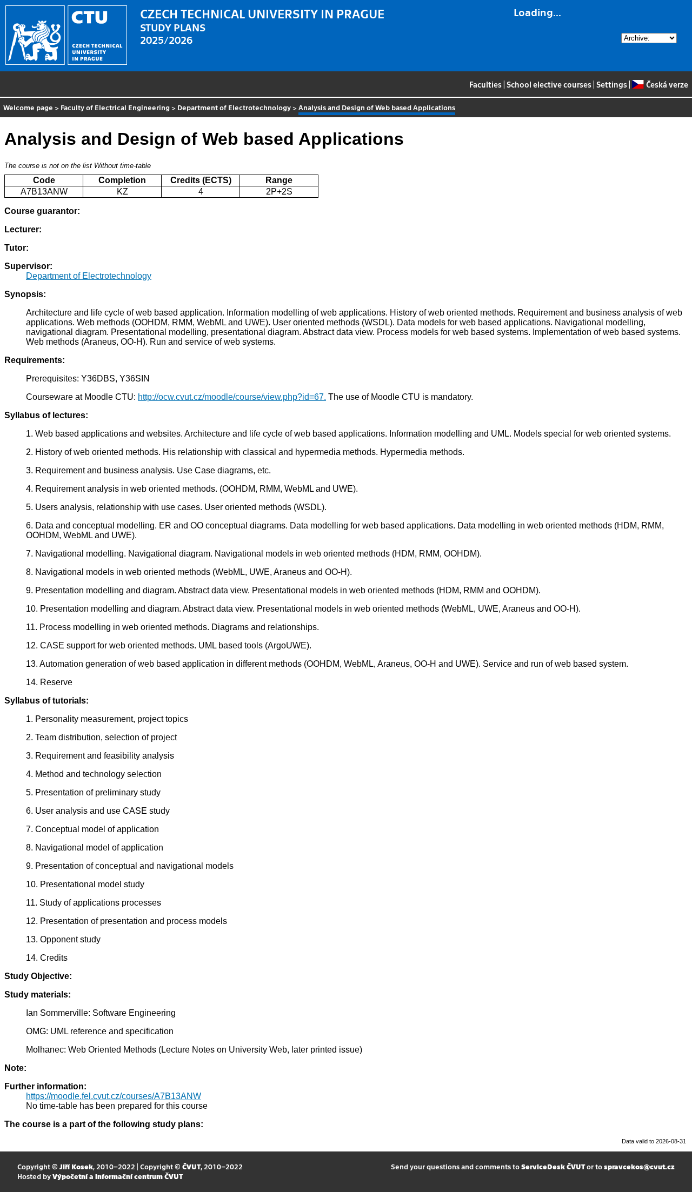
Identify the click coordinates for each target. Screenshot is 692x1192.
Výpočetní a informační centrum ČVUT (117, 1176)
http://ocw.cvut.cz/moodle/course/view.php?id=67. (232, 396)
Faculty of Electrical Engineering (115, 107)
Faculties (485, 84)
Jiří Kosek (76, 1166)
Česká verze (667, 84)
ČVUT (191, 1166)
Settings (611, 84)
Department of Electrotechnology (234, 107)
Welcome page (28, 107)
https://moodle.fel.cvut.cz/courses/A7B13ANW (113, 1096)
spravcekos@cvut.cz (639, 1166)
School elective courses (549, 84)
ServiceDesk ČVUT (553, 1166)
